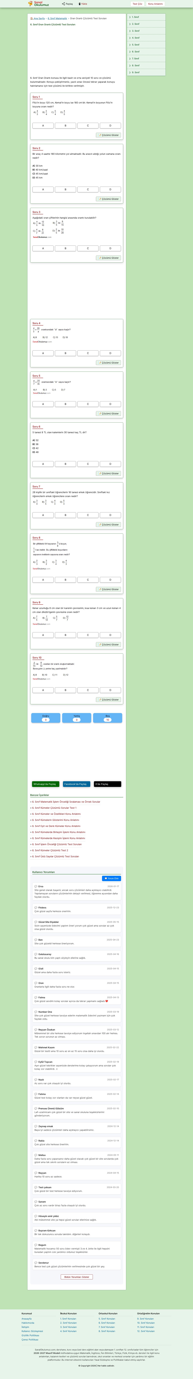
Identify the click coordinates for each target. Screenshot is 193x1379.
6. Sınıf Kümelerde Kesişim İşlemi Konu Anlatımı (58, 838)
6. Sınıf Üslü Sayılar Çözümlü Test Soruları (55, 856)
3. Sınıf (135, 30)
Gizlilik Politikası (30, 1335)
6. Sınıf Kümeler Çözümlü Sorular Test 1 (54, 807)
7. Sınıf (135, 58)
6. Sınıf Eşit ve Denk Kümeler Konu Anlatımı (56, 826)
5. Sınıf (135, 44)
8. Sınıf (135, 65)
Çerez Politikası (30, 1339)
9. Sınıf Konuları (145, 1318)
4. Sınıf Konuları (68, 1331)
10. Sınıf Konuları (146, 1322)
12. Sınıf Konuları (146, 1331)
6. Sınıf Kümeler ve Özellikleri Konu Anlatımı (56, 813)
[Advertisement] (76, 52)
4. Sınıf (135, 37)
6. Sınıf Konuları (107, 1322)
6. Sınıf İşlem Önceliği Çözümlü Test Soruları (57, 844)
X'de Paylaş (101, 784)
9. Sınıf (135, 72)
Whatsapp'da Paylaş (44, 784)
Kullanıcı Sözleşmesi (32, 1331)
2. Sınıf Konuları (68, 1322)
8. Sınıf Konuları (107, 1331)
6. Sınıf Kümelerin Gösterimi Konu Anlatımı (55, 820)
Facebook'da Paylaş (75, 784)
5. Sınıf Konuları (107, 1318)
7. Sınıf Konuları (107, 1327)
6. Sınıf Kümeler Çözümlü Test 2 (50, 850)
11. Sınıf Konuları (145, 1327)
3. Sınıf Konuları (68, 1327)
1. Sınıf (135, 17)
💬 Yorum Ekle (112, 878)
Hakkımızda (28, 1322)
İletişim (25, 1327)
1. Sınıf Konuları (68, 1318)
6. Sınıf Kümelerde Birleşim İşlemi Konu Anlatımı (58, 832)
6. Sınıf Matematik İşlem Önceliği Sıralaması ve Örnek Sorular (66, 801)
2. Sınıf (135, 23)
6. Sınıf (135, 51)
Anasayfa (27, 1318)
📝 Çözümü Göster (108, 135)
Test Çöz (137, 3)
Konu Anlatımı (155, 3)
